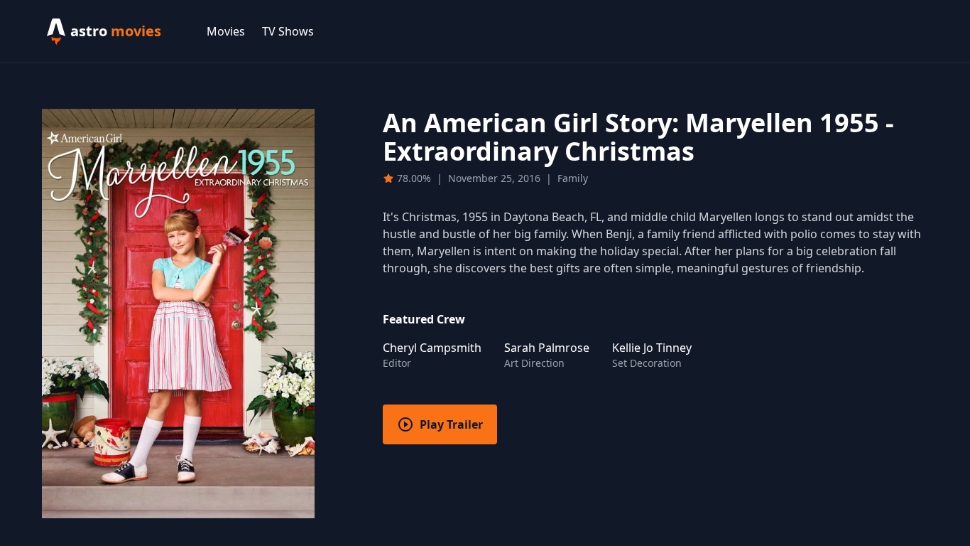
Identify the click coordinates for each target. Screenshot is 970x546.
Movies (226, 31)
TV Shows (288, 31)
